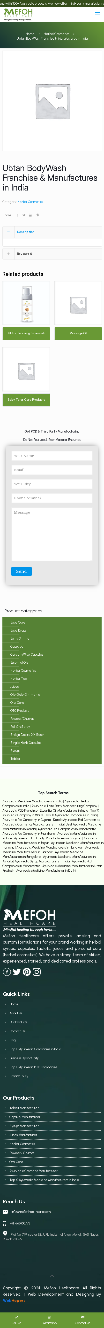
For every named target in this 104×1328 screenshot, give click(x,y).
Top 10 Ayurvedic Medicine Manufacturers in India (44, 1180)
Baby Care (17, 622)
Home (30, 34)
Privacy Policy (19, 1076)
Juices (14, 686)
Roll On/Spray (20, 727)
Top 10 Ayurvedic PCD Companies (33, 1067)
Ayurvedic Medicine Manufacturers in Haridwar (49, 847)
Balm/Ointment (21, 638)
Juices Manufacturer (23, 1135)
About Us (16, 1013)
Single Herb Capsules (25, 743)
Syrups (15, 751)
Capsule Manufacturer (24, 1117)
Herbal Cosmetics (56, 34)
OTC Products (19, 710)
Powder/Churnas (22, 718)
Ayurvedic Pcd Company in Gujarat (27, 820)
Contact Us (17, 1031)
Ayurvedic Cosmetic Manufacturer (33, 1171)
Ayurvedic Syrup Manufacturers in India (42, 861)
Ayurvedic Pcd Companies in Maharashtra (67, 829)
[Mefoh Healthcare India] (18, 14)
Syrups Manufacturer (24, 1126)
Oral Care (17, 702)
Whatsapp (50, 1323)
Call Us (16, 1323)
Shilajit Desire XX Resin (27, 735)
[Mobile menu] (97, 14)
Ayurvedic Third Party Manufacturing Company (64, 806)
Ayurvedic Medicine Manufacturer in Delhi (46, 870)
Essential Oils (19, 662)
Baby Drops (18, 630)
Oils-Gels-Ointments (25, 694)
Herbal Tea (18, 678)
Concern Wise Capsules (26, 654)
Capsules (16, 646)
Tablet (15, 759)
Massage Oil (78, 333)
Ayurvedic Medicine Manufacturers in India (32, 801)
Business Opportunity (24, 1058)
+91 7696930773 (20, 1223)
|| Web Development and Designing (57, 1294)
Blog (13, 1040)
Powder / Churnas (21, 1153)
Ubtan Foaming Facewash (26, 333)
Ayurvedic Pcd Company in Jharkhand (28, 833)
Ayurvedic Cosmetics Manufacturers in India (33, 824)
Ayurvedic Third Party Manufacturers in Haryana (48, 838)
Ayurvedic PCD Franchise (20, 810)
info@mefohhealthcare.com (31, 1212)
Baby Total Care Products (26, 399)
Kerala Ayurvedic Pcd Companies (77, 820)
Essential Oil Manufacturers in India (64, 810)
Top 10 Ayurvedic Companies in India (71, 815)
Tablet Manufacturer (24, 1108)
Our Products (18, 1022)
